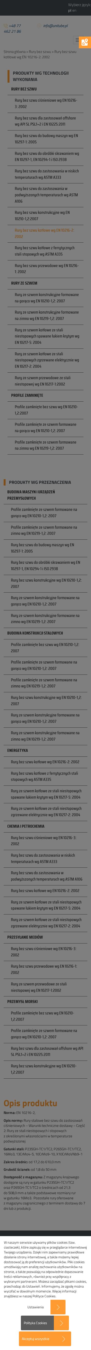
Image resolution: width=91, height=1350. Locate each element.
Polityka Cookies (35, 1322)
